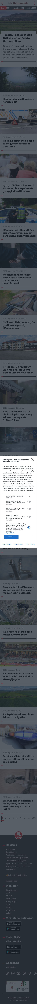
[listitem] (18, 496)
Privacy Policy (30, 544)
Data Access (18, 544)
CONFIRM (11, 536)
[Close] (33, 460)
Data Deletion (6, 544)
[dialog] (18, 502)
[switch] (29, 502)
